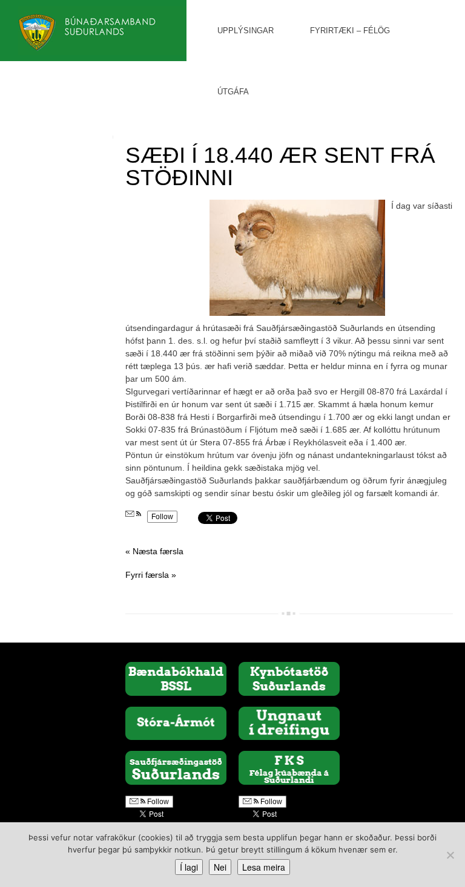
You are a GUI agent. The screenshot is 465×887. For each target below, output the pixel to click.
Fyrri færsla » (150, 575)
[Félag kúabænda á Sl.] (289, 767)
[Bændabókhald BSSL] (175, 678)
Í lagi (189, 867)
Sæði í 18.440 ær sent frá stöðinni (280, 166)
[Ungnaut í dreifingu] (289, 722)
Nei (220, 867)
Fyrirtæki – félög (350, 30)
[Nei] (450, 855)
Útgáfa (233, 91)
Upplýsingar (245, 30)
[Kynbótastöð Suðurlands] (289, 678)
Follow (162, 516)
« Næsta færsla (154, 551)
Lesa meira (263, 867)
